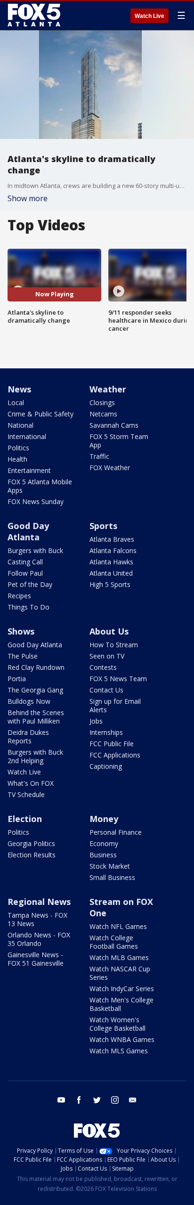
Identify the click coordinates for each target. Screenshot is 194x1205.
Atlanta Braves (111, 539)
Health (17, 459)
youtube (61, 1099)
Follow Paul (25, 573)
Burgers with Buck (35, 550)
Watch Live (149, 16)
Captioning (105, 766)
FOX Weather (109, 467)
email (132, 1099)
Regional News (39, 901)
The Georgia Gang (35, 689)
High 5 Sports (109, 584)
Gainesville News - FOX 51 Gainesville (36, 959)
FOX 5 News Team (118, 678)
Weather (107, 389)
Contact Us (106, 689)
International (27, 436)
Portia (17, 678)
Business (103, 854)
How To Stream (113, 644)
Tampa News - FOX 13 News (37, 919)
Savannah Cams (113, 425)
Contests (103, 667)
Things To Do (28, 606)
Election (25, 818)
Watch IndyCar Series (121, 988)
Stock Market (109, 866)
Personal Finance (115, 832)
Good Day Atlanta (28, 531)
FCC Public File (111, 743)
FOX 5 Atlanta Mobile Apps (40, 486)
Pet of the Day (30, 584)
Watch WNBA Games (121, 1039)
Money (103, 818)
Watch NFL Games (118, 926)
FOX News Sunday (36, 501)
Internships (106, 732)
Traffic (99, 456)
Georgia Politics (31, 843)
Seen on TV (106, 655)
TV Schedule (26, 794)
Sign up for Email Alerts (115, 705)
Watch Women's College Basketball (117, 1024)
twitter (97, 1099)
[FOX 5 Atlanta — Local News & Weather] (35, 15)
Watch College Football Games (113, 942)
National (20, 425)
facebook (79, 1099)
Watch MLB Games (119, 957)
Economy (103, 843)
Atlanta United (111, 573)
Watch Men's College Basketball (121, 1004)
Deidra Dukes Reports (28, 736)
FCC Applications (114, 754)
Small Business (112, 877)
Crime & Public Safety (40, 413)
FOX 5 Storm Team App (118, 440)
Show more (28, 198)
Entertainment (29, 470)
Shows (21, 631)
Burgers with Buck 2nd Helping (35, 756)
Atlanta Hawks (111, 561)
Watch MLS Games (118, 1050)
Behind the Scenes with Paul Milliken (36, 716)
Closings (102, 402)
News (19, 389)
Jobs (96, 720)
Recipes (19, 595)
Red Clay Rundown (36, 667)
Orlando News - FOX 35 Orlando (39, 939)
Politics (18, 447)
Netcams (103, 413)
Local (16, 402)
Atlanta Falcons (113, 550)
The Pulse (23, 655)
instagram (114, 1099)
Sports (103, 525)
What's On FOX (31, 783)
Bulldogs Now (29, 701)
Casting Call (25, 561)
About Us (109, 631)
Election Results (32, 854)
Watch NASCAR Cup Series (119, 973)
